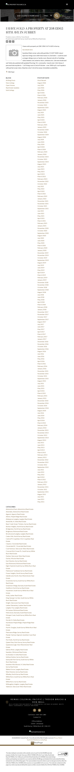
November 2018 (42, 285)
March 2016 (41, 364)
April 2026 (41, 93)
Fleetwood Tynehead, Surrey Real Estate (19, 571)
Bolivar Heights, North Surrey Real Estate (19, 526)
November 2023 (42, 157)
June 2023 (40, 169)
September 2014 (43, 408)
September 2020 (43, 233)
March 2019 (41, 275)
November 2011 (42, 487)
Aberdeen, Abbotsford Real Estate (17, 512)
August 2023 (41, 164)
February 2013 (42, 455)
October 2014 (42, 405)
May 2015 (40, 388)
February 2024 (42, 152)
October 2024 (42, 132)
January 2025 (41, 127)
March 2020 (41, 245)
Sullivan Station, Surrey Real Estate (17, 657)
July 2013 (40, 442)
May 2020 (40, 243)
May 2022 (40, 189)
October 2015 (42, 376)
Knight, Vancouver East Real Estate (17, 603)
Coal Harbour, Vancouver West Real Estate (20, 549)
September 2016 (43, 349)
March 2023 (41, 176)
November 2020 (42, 228)
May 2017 (40, 329)
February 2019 (42, 277)
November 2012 (42, 462)
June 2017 (40, 327)
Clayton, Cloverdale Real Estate (16, 544)
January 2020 (41, 250)
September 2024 (43, 134)
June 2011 (40, 499)
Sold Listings (10, 90)
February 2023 (42, 179)
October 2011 (42, 489)
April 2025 (41, 120)
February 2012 (42, 482)
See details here (27, 50)
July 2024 (40, 139)
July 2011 (40, 497)
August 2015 (41, 381)
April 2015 (41, 391)
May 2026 (40, 90)
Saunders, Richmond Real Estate (16, 652)
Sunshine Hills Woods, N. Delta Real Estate (20, 664)
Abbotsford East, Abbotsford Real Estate (19, 509)
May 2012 (40, 474)
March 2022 (41, 194)
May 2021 (40, 216)
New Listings (10, 83)
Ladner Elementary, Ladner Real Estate (18, 605)
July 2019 (40, 265)
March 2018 (41, 304)
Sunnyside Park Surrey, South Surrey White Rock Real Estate (28, 39)
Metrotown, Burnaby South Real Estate (19, 613)
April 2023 (41, 174)
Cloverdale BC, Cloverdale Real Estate (18, 546)
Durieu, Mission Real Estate (15, 558)
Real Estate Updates (12, 88)
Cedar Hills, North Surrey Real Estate (18, 536)
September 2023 (43, 162)
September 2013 (43, 438)
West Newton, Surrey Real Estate (17, 672)
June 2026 (40, 88)
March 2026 (41, 95)
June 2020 (40, 240)
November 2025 (42, 102)
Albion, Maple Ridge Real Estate (16, 516)
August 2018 (41, 292)
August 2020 (41, 235)
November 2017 (42, 314)
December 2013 (42, 430)
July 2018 (40, 295)
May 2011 (40, 502)
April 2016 (41, 361)
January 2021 (41, 226)
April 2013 (41, 450)
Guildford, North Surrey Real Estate (17, 588)
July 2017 (40, 324)
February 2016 (42, 366)
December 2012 (42, 460)
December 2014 (42, 401)
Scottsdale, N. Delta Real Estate (16, 655)
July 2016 (40, 354)
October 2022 (42, 184)
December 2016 (42, 341)
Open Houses (10, 85)
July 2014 (40, 413)
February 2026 (42, 97)
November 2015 (42, 373)
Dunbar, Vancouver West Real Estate (18, 556)
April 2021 (41, 218)
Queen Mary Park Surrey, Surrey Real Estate (20, 642)
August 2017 (41, 322)
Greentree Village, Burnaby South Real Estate (21, 585)
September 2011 (43, 492)
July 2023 (40, 167)
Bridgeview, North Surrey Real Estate (18, 529)
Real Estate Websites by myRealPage (37, 740)
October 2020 (42, 231)
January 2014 (41, 428)
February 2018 (42, 307)
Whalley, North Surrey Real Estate (17, 674)
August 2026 (41, 83)
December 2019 (42, 253)
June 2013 (40, 445)
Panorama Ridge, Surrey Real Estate (17, 632)
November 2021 (42, 203)
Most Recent (41, 80)
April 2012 (41, 477)
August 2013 (41, 440)
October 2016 (42, 346)
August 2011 (41, 494)
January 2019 (41, 280)
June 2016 (40, 356)
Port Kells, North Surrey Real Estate (17, 640)
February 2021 (42, 223)
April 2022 (41, 191)
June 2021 (40, 213)
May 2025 (40, 117)
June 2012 (40, 472)
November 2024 (42, 130)
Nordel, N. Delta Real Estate (15, 620)
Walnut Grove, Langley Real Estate (17, 669)
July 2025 (40, 112)
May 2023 (40, 171)
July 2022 (40, 186)
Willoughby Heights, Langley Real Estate (19, 684)
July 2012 (40, 470)
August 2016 (41, 351)
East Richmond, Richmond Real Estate (18, 563)
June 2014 (40, 415)
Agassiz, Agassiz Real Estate (15, 514)
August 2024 (41, 137)
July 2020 (40, 238)
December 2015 (42, 371)
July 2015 (40, 383)
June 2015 (40, 386)
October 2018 (42, 287)
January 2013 (41, 457)
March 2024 (41, 149)
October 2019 (42, 258)
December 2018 (42, 282)
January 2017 (41, 339)
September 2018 (43, 290)
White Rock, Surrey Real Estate (16, 682)
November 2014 (42, 403)
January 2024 (41, 154)
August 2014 (41, 410)
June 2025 (40, 115)
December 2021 (42, 201)
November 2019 (42, 255)
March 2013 (41, 452)
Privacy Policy (57, 738)
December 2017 (42, 312)
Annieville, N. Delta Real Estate (16, 521)
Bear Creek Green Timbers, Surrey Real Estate (21, 524)
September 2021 (43, 208)
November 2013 (42, 433)
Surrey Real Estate (12, 667)
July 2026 (40, 85)
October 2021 (42, 206)
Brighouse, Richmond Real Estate (17, 531)
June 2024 (40, 142)
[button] (34, 710)
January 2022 (41, 199)
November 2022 (42, 181)
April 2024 (41, 147)
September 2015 (43, 378)
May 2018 (40, 300)
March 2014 (41, 423)
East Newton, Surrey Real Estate (16, 561)
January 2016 (41, 368)
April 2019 (41, 272)
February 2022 (42, 196)
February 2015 (42, 396)
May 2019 (40, 270)
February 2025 (42, 125)
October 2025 (42, 105)
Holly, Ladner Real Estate (14, 595)
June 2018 (40, 297)
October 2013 (42, 435)
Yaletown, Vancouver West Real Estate (18, 686)
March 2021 (41, 221)
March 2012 (41, 479)
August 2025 (41, 110)
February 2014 (42, 425)
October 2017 (42, 317)
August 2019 (41, 263)
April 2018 (41, 302)
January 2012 (41, 484)
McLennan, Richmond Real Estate (17, 610)
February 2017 (42, 337)
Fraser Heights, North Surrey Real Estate (19, 573)
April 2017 (41, 332)
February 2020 (42, 248)
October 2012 (42, 465)
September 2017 (43, 319)
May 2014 (40, 418)
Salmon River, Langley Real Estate (17, 650)
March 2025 (41, 122)
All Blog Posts (10, 80)
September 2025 (43, 107)
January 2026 (41, 100)
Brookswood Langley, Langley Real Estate (19, 534)
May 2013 (40, 447)
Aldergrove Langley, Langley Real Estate (19, 519)
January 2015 (41, 398)
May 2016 (40, 359)
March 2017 (41, 334)
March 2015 (41, 393)
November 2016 (42, 344)
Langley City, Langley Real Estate (16, 608)
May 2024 (40, 144)
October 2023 (42, 159)
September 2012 (43, 467)
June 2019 (40, 268)
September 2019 (43, 260)
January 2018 (41, 309)
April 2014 (41, 420)
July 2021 (40, 211)
